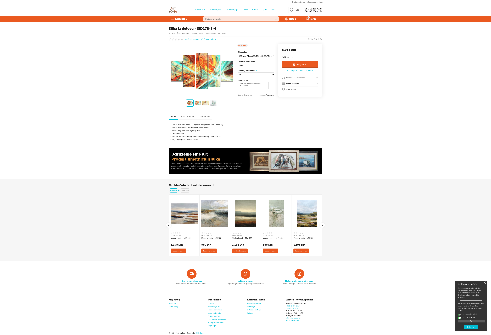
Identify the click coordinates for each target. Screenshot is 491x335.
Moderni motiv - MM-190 (303, 238)
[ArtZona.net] (173, 10)
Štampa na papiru (232, 10)
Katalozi (250, 313)
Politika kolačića (214, 316)
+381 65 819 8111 (292, 308)
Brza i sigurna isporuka (192, 281)
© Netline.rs (200, 333)
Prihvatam (471, 327)
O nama (211, 303)
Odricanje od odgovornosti (217, 319)
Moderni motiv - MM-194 (181, 238)
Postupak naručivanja (216, 322)
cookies (461, 290)
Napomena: (243, 80)
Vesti (321, 2)
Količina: (285, 57)
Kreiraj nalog (173, 307)
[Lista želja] (291, 11)
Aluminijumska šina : (248, 70)
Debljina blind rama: (246, 61)
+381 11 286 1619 (292, 306)
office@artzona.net (293, 318)
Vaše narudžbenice (254, 303)
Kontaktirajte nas (298, 2)
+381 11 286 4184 (313, 8)
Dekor (273, 10)
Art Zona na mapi (292, 320)
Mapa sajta (212, 326)
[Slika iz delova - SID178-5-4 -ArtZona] (202, 71)
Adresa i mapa (312, 2)
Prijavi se (172, 303)
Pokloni (255, 10)
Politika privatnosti (215, 310)
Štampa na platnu (215, 10)
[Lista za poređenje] (298, 11)
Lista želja (251, 307)
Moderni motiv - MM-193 (211, 238)
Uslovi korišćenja (214, 313)
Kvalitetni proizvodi (245, 281)
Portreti (245, 10)
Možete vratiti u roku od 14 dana (299, 281)
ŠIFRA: (310, 39)
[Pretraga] (276, 18)
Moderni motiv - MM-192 (242, 238)
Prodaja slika (200, 10)
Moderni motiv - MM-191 (273, 238)
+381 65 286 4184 (313, 11)
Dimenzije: (242, 52)
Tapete (264, 10)
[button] (309, 71)
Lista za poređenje (254, 310)
